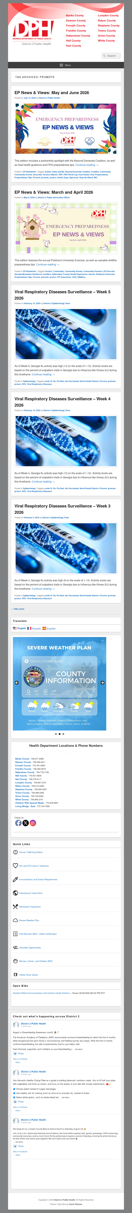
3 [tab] (63, 734)
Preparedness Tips (23, 177)
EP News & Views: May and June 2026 (51, 92)
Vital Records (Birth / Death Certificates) (38, 933)
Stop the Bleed (86, 177)
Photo (21, 1053)
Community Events (23, 174)
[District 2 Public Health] (66, 48)
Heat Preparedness (99, 174)
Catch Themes (75, 1204)
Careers (48, 271)
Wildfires (81, 277)
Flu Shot (60, 381)
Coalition (95, 171)
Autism (48, 171)
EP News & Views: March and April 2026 (53, 192)
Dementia (37, 174)
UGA (74, 277)
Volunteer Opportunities (30, 947)
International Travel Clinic (31, 893)
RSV (24, 384)
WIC (95, 177)
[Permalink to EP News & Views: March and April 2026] (66, 256)
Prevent (36, 177)
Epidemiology (29, 381)
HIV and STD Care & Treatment (34, 865)
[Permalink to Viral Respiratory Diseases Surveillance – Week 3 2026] (66, 576)
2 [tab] (60, 734)
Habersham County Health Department (70, 274)
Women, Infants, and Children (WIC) (36, 961)
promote (45, 177)
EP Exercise (109, 271)
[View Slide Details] (59, 684)
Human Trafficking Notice (30, 852)
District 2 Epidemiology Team (56, 303)
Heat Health (84, 174)
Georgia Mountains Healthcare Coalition (32, 274)
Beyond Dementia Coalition (77, 171)
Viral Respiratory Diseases (39, 384)
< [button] (16, 683)
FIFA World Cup (71, 174)
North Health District (89, 381)
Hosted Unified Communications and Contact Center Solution (41, 992)
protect (53, 177)
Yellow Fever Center (28, 974)
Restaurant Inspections (30, 906)
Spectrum (73, 177)
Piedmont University (105, 274)
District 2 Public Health (49, 97)
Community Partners (93, 271)
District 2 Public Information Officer (54, 197)
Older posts (17, 608)
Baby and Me (58, 171)
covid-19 (48, 381)
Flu (54, 381)
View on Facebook (20, 1058)
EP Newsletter (29, 171)
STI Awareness (64, 277)
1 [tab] (56, 734)
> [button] (102, 683)
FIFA (61, 174)
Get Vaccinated (72, 381)
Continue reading (86, 165)
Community (105, 171)
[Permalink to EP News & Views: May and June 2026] (66, 156)
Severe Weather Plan (29, 920)
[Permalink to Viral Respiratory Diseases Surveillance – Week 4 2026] (66, 469)
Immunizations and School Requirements (38, 879)
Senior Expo (62, 177)
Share (17, 1062)
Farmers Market (50, 174)
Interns (92, 274)
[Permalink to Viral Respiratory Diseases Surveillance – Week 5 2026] (66, 362)
